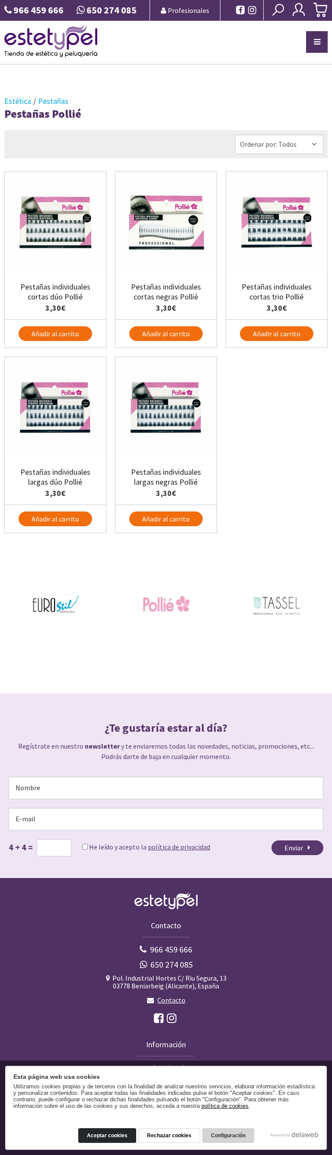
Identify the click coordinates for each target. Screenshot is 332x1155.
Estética (17, 101)
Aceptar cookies (107, 1135)
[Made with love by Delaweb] (295, 1134)
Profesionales (187, 10)
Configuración (228, 1135)
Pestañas (53, 101)
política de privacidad (179, 847)
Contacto (171, 1000)
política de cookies (225, 1106)
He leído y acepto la (149, 847)
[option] (55, 604)
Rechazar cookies (169, 1135)
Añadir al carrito (55, 333)
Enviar (295, 847)
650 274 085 (171, 964)
